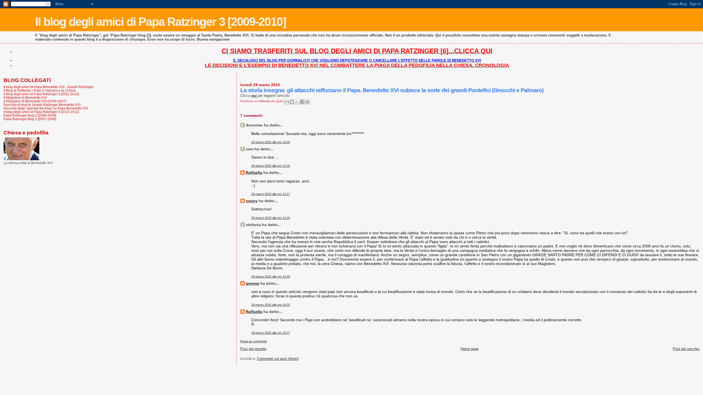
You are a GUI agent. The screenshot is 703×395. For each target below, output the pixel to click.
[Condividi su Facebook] (302, 102)
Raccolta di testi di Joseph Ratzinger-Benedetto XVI (42, 104)
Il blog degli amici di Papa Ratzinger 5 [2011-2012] (41, 94)
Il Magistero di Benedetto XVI (25, 97)
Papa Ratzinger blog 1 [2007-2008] (30, 119)
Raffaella (254, 172)
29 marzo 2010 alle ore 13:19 (270, 217)
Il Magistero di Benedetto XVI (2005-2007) (35, 101)
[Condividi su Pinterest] (307, 102)
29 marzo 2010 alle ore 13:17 (270, 194)
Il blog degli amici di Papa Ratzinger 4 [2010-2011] (41, 112)
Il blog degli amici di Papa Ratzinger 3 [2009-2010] (160, 21)
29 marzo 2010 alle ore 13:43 (270, 276)
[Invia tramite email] (286, 102)
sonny (252, 201)
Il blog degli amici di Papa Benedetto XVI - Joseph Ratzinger (48, 87)
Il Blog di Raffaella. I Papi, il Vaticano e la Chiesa (40, 90)
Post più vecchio (686, 349)
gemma (252, 283)
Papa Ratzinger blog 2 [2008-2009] (30, 115)
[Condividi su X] (297, 102)
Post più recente (253, 349)
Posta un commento (253, 341)
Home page (470, 349)
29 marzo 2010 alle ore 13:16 (270, 165)
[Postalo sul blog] (292, 102)
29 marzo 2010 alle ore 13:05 (270, 142)
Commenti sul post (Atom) (278, 359)
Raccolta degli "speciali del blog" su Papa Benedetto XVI (46, 108)
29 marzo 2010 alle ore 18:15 (270, 304)
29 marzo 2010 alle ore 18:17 (270, 332)
